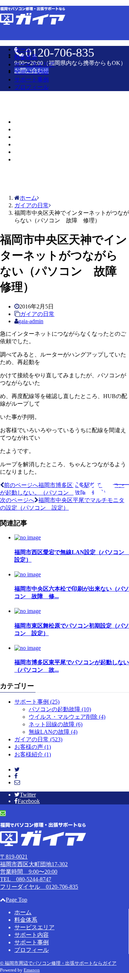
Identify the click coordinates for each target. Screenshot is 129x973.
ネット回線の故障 (55, 724)
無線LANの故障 (53, 732)
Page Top (16, 900)
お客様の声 (32, 747)
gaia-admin (30, 321)
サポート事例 (31, 79)
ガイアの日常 (37, 314)
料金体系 (25, 57)
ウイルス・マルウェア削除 (67, 717)
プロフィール (31, 87)
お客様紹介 (32, 754)
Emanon (32, 970)
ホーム (23, 49)
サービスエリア (34, 64)
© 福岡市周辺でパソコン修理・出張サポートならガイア (58, 963)
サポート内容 (31, 72)
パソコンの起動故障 (60, 709)
